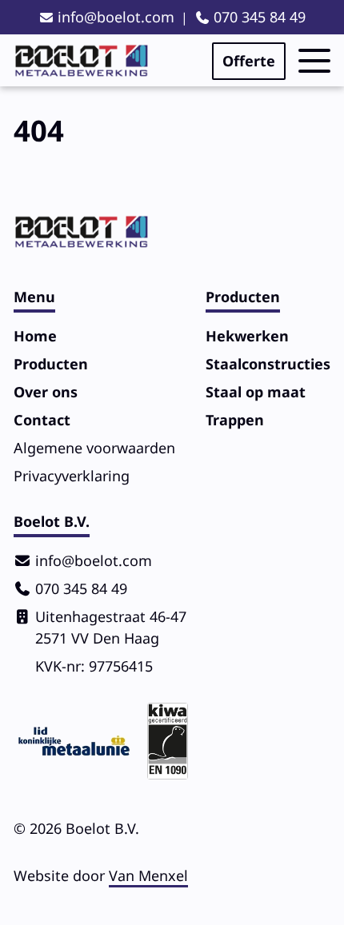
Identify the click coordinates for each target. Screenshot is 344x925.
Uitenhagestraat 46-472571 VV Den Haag (110, 627)
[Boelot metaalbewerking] (81, 60)
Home (35, 335)
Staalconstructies (268, 363)
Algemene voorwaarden (94, 447)
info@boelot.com (116, 16)
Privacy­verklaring (72, 475)
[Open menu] (314, 61)
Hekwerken (247, 335)
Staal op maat (256, 391)
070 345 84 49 (260, 16)
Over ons (46, 391)
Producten (51, 363)
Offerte (248, 60)
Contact (42, 419)
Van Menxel (148, 875)
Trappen (235, 419)
